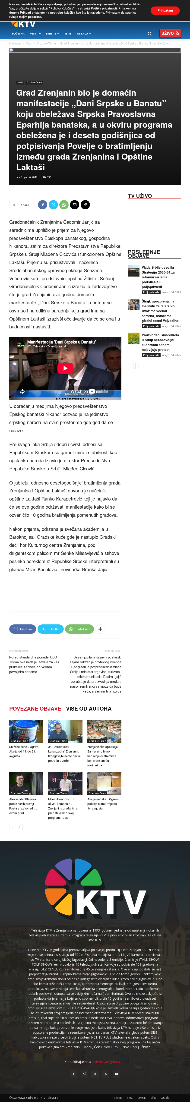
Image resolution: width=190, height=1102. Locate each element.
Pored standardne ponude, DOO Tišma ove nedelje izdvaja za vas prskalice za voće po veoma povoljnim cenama (34, 664)
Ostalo (165, 1098)
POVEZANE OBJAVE (35, 708)
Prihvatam (165, 10)
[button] (149, 33)
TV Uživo (140, 195)
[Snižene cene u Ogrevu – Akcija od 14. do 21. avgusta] (26, 731)
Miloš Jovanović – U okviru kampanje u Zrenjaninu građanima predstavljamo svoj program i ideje (62, 808)
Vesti (29, 43)
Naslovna (15, 43)
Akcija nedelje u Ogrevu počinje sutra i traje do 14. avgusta (103, 803)
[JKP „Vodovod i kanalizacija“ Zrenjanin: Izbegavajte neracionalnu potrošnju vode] (65, 731)
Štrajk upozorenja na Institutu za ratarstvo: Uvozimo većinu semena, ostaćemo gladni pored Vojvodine (160, 311)
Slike (153, 1098)
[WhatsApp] (64, 204)
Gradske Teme (46, 43)
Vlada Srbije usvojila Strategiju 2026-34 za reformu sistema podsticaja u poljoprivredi (158, 277)
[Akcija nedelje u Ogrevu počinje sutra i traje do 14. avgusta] (104, 783)
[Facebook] (42, 204)
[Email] (74, 204)
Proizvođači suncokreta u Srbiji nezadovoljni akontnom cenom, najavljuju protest (160, 342)
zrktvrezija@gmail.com (109, 1061)
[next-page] (19, 827)
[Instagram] (84, 1073)
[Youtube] (116, 1074)
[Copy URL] (85, 204)
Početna (117, 1098)
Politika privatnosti (104, 8)
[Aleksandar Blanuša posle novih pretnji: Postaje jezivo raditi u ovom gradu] (26, 783)
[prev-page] (12, 827)
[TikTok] (95, 1074)
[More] (100, 629)
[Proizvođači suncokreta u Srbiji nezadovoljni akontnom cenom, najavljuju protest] (133, 338)
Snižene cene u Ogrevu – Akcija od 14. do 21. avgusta (25, 751)
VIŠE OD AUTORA (89, 708)
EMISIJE (142, 1098)
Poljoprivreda (151, 292)
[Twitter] (53, 204)
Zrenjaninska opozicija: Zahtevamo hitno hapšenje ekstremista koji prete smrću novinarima (102, 756)
